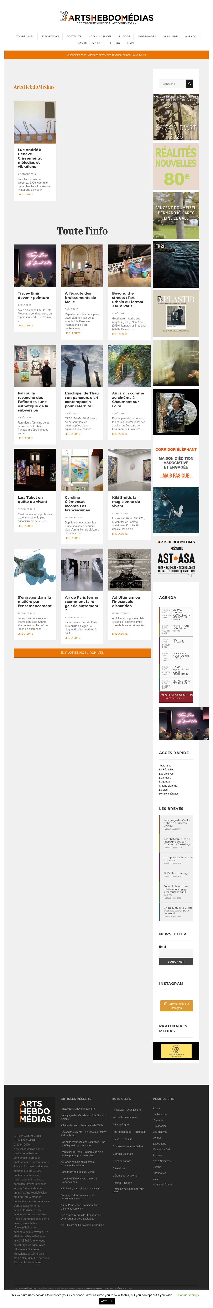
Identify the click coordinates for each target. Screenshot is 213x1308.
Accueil (157, 1108)
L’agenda (164, 781)
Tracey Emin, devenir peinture (33, 295)
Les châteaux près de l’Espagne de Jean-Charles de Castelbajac (178, 841)
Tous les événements (176, 696)
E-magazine (160, 1126)
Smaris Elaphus (89, 42)
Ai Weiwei (118, 1110)
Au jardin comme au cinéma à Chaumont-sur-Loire (128, 399)
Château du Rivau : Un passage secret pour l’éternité (178, 910)
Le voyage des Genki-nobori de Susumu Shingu (177, 823)
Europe (124, 36)
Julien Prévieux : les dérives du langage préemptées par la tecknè (176, 890)
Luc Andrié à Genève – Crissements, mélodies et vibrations (30, 158)
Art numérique (121, 1124)
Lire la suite (25, 194)
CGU (156, 1178)
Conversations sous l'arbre (128, 1146)
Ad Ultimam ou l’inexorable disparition (126, 601)
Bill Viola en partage (176, 873)
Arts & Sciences (100, 36)
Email (162, 946)
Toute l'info (82, 231)
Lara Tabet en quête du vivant (32, 499)
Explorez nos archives (82, 653)
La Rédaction (166, 769)
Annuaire (170, 36)
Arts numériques (122, 1132)
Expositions (50, 36)
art (114, 1117)
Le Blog (114, 42)
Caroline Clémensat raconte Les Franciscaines (77, 503)
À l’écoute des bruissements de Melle (80, 297)
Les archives (166, 773)
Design (117, 1183)
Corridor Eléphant (123, 1154)
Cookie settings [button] (188, 1295)
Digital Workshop (87, 1289)
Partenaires (146, 36)
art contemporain (128, 1117)
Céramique (119, 1168)
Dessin (128, 1183)
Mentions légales (168, 793)
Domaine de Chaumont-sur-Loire (128, 1190)
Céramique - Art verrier (125, 1175)
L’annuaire (165, 777)
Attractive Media (104, 1289)
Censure (128, 1139)
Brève (116, 1139)
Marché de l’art (161, 1149)
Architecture (134, 1110)
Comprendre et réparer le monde (178, 859)
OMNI (131, 42)
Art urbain (140, 1132)
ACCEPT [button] (106, 1301)
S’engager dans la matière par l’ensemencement (35, 601)
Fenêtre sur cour (123, 1289)
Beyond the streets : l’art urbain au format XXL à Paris (127, 299)
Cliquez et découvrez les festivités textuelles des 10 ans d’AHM (106, 55)
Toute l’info (25, 36)
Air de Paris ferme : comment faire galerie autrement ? (81, 603)
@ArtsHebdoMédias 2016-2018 (27, 1289)
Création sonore (122, 1161)
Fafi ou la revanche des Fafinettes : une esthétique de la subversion (33, 401)
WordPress (69, 1289)
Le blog (163, 789)
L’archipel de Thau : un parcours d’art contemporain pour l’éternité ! (82, 399)
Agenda (191, 36)
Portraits (74, 36)
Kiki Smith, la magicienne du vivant (126, 501)
